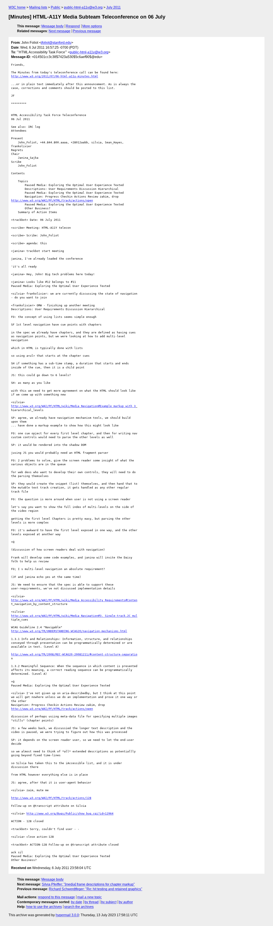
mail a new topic (89, 897)
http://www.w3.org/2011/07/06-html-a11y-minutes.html (54, 76)
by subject (108, 902)
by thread (91, 902)
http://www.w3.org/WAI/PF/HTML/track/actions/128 (51, 798)
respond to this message (56, 897)
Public (55, 7)
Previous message (87, 31)
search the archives (79, 907)
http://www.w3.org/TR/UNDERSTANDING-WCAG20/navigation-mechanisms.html (69, 631)
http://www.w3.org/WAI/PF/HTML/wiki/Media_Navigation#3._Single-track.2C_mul (74, 615)
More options (92, 26)
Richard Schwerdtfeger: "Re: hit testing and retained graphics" (95, 889)
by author (126, 902)
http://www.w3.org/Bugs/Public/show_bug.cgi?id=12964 (69, 813)
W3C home (17, 7)
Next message (59, 31)
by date (76, 902)
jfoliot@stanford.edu (56, 42)
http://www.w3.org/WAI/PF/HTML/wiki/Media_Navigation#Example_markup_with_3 (73, 406)
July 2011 (113, 7)
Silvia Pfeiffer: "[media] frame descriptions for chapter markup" (88, 884)
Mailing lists (38, 7)
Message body (52, 26)
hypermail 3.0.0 (67, 915)
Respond (73, 26)
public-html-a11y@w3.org (83, 7)
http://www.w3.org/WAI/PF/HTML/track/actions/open (52, 200)
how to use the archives (44, 907)
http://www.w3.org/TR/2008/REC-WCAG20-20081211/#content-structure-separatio (74, 654)
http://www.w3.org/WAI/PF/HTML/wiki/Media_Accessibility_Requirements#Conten (74, 600)
